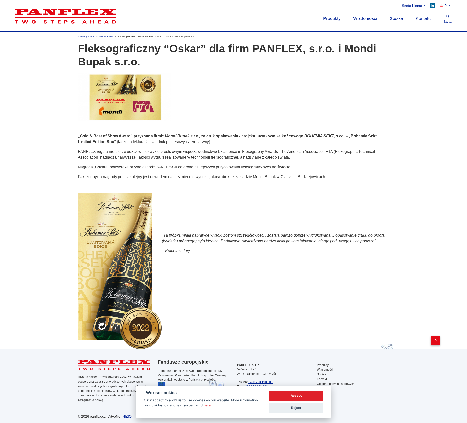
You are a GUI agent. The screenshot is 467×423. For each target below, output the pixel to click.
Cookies (322, 388)
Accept (296, 395)
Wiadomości (365, 18)
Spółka (396, 18)
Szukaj (321, 393)
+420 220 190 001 (260, 382)
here (207, 405)
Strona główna (86, 36)
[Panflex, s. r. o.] (162, 16)
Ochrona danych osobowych (336, 384)
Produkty (332, 18)
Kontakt (423, 18)
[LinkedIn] (433, 5)
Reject (296, 408)
